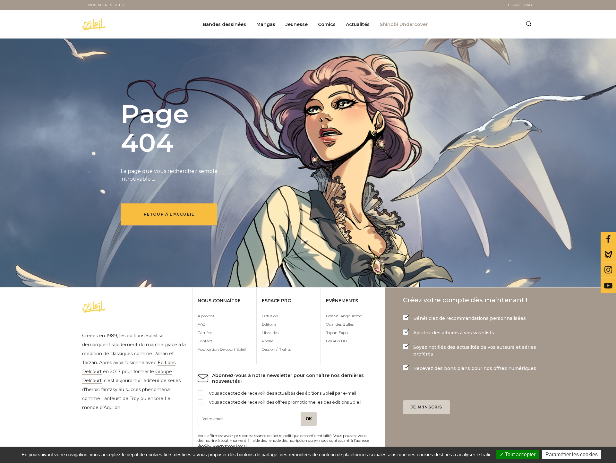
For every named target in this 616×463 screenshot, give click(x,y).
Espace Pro (520, 5)
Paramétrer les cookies (571, 454)
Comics (327, 24)
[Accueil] (110, 24)
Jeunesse (297, 24)
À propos (206, 315)
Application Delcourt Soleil (222, 349)
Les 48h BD (336, 341)
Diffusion (270, 315)
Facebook (608, 239)
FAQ (201, 324)
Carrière (205, 332)
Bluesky (608, 254)
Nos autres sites (106, 5)
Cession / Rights (276, 349)
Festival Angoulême (344, 315)
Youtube (608, 285)
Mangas (265, 24)
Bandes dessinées (224, 24)
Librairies (270, 332)
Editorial (270, 324)
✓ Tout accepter (517, 454)
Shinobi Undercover (404, 24)
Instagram (608, 270)
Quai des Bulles (340, 324)
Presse (267, 341)
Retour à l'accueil (169, 214)
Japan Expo (337, 332)
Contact (205, 341)
